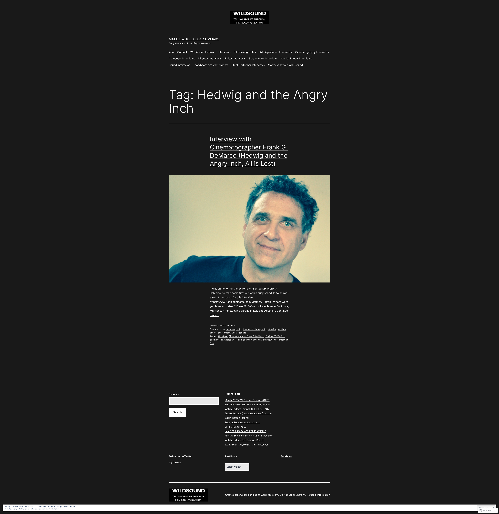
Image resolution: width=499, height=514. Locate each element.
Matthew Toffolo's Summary (194, 39)
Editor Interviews (235, 58)
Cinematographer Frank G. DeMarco (246, 336)
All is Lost (223, 336)
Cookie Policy (53, 509)
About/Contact (178, 52)
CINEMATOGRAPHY (275, 336)
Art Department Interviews (275, 52)
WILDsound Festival (202, 52)
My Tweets (175, 462)
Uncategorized (239, 332)
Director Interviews (209, 58)
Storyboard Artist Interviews (211, 65)
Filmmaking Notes (245, 52)
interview (272, 329)
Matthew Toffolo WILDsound (285, 65)
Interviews (224, 52)
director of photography (254, 329)
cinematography (233, 329)
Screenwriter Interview (263, 58)
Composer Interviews (182, 58)
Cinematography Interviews (312, 52)
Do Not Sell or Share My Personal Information (305, 494)
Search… (174, 394)
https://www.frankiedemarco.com (230, 301)
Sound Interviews (179, 65)
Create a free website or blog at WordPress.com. (252, 494)
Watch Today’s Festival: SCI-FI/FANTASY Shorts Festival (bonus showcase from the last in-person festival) (248, 413)
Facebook (286, 456)
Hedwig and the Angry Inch (248, 339)
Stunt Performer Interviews (248, 65)
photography (224, 332)
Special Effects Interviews (296, 58)
